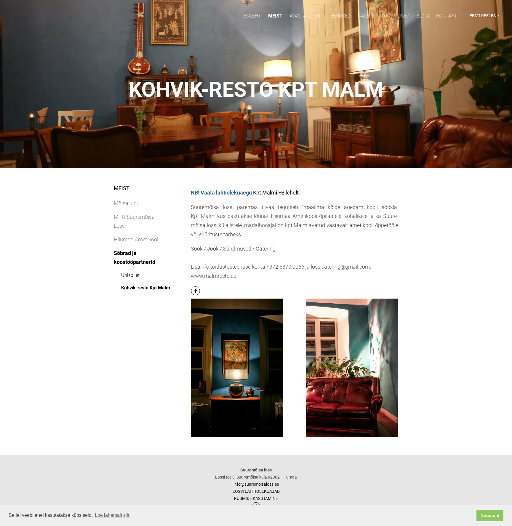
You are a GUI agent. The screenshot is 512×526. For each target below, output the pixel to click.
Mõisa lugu (127, 203)
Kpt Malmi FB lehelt (276, 192)
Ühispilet (130, 275)
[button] (483, 16)
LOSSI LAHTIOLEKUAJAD (256, 491)
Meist (275, 16)
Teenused (339, 16)
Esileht (252, 16)
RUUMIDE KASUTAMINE (256, 498)
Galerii (366, 16)
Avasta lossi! (304, 16)
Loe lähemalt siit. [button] (112, 515)
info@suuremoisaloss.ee (256, 484)
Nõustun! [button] (490, 515)
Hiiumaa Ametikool (136, 239)
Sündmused (395, 16)
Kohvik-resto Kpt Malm (145, 288)
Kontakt (446, 16)
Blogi (422, 16)
